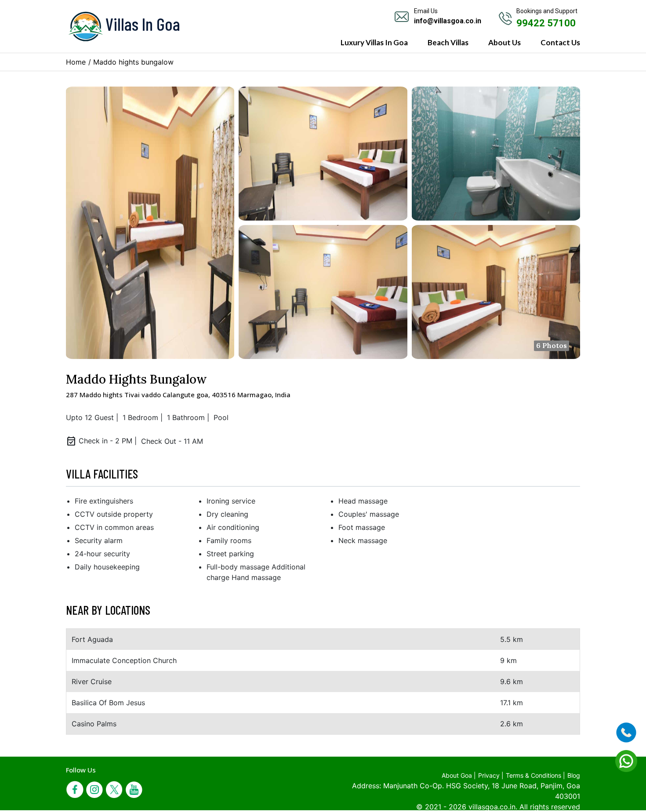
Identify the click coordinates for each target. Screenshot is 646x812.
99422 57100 (546, 23)
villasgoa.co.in (491, 806)
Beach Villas (448, 42)
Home (76, 62)
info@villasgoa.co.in (447, 21)
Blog (573, 775)
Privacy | (491, 775)
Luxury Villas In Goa (374, 42)
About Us (504, 42)
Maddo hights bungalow (133, 62)
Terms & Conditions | (535, 775)
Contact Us (560, 42)
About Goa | (459, 775)
